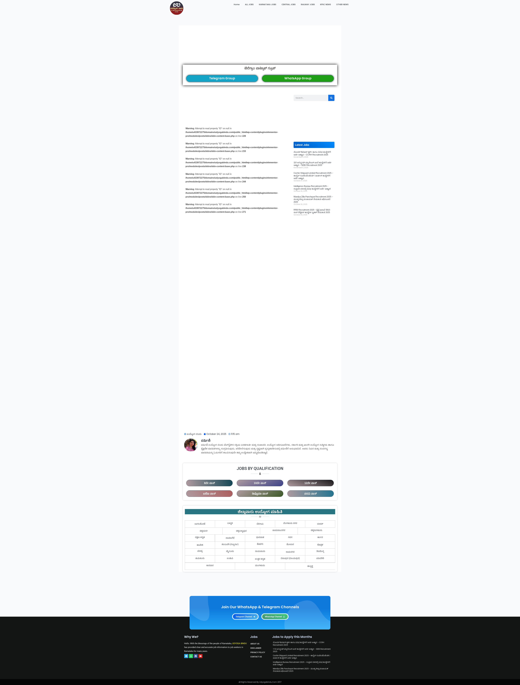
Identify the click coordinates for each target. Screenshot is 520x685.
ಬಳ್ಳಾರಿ (230, 523)
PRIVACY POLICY (257, 652)
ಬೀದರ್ (320, 524)
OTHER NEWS (342, 4)
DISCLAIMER (255, 648)
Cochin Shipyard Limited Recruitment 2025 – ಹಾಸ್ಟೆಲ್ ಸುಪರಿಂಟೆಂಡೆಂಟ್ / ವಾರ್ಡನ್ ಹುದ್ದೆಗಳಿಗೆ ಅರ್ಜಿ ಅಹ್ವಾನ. (313, 175)
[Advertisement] (260, 45)
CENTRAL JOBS (288, 4)
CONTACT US (256, 657)
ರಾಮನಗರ (290, 552)
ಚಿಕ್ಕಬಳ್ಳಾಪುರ (241, 531)
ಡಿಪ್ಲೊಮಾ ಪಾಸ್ (260, 493)
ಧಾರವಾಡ (260, 537)
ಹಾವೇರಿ (200, 545)
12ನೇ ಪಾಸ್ (310, 483)
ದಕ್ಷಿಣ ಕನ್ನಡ (200, 537)
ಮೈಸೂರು (230, 551)
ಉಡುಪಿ (230, 558)
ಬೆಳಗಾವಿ (260, 524)
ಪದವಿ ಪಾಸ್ (310, 493)
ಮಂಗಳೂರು (260, 565)
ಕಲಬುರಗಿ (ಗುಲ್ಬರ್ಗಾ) (230, 544)
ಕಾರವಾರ (210, 565)
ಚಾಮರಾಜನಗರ (278, 530)
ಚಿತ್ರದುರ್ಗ (204, 531)
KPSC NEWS (325, 4)
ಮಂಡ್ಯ (200, 551)
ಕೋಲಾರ (290, 544)
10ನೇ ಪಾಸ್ (260, 483)
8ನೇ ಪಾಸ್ (209, 483)
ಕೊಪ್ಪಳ (320, 545)
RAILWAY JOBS (308, 4)
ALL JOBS (249, 4)
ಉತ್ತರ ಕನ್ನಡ (260, 559)
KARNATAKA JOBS (267, 4)
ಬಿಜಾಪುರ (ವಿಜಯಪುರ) (290, 558)
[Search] (331, 98)
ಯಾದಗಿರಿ (320, 558)
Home (237, 4)
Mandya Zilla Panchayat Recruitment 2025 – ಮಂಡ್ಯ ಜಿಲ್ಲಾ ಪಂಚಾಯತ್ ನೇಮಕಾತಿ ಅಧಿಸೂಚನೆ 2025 (313, 199)
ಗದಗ (290, 537)
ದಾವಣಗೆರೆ (230, 538)
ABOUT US (254, 644)
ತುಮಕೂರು (199, 558)
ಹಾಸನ (320, 537)
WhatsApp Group (297, 78)
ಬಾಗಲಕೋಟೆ (200, 524)
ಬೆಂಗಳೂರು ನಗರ (290, 523)
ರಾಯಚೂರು (260, 551)
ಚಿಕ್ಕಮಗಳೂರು (316, 530)
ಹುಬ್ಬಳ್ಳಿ (310, 566)
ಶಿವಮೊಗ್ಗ (320, 551)
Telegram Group (222, 78)
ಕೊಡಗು (260, 544)
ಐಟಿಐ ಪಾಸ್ (209, 493)
